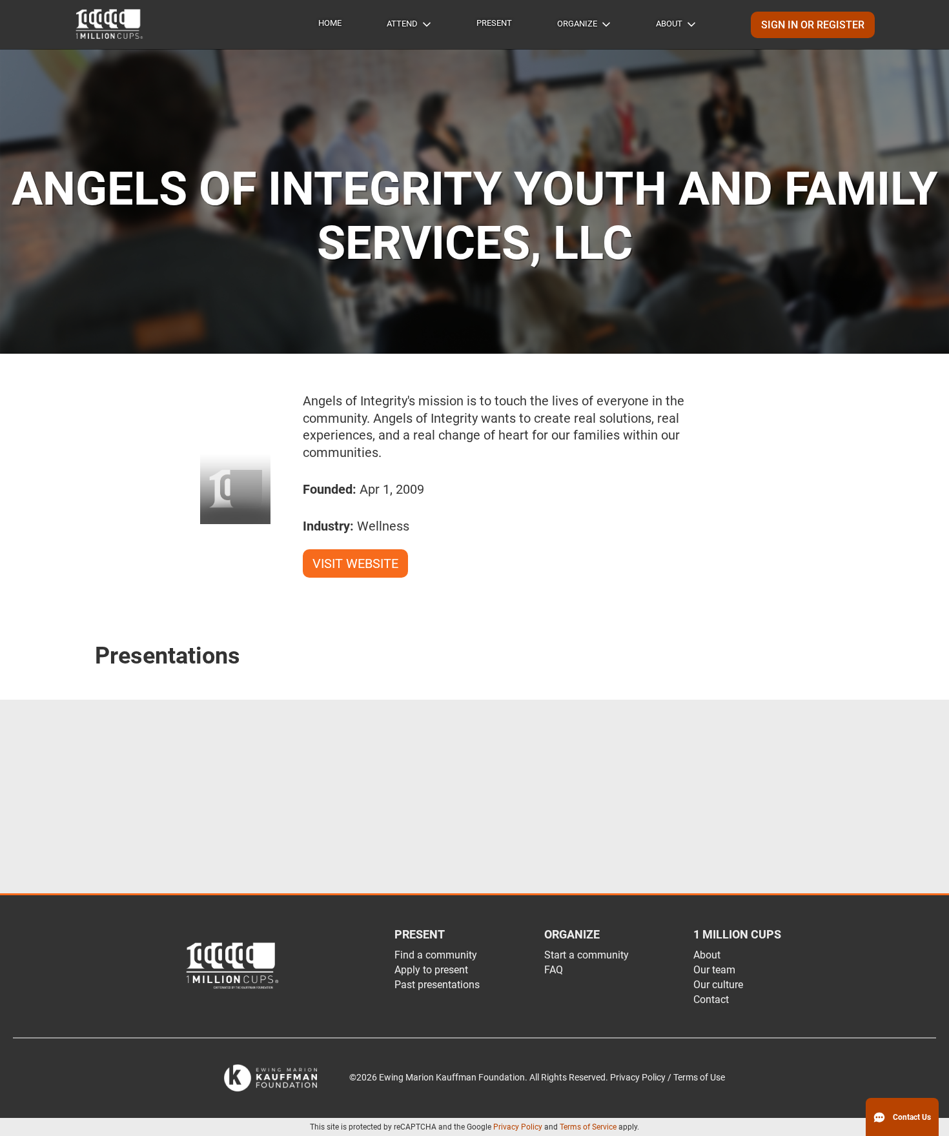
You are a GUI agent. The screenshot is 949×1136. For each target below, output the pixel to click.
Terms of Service (588, 1126)
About (669, 23)
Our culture (718, 985)
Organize (577, 23)
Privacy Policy (517, 1126)
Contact (711, 999)
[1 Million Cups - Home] (109, 24)
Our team (714, 970)
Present (494, 23)
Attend (402, 23)
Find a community (435, 955)
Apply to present (431, 970)
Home (330, 23)
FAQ (553, 970)
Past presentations (437, 985)
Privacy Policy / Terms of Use (667, 1077)
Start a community (586, 955)
